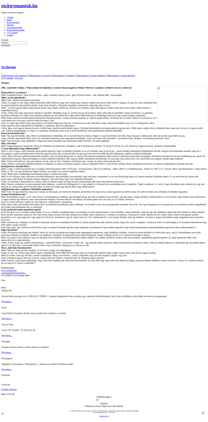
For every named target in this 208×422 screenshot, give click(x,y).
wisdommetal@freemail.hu (13, 273)
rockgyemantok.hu (19, 5)
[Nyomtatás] (7, 78)
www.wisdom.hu (9, 270)
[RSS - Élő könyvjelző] (3, 414)
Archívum (8, 67)
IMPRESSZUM (104, 416)
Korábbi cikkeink (9, 389)
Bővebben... (7, 301)
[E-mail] (19, 78)
